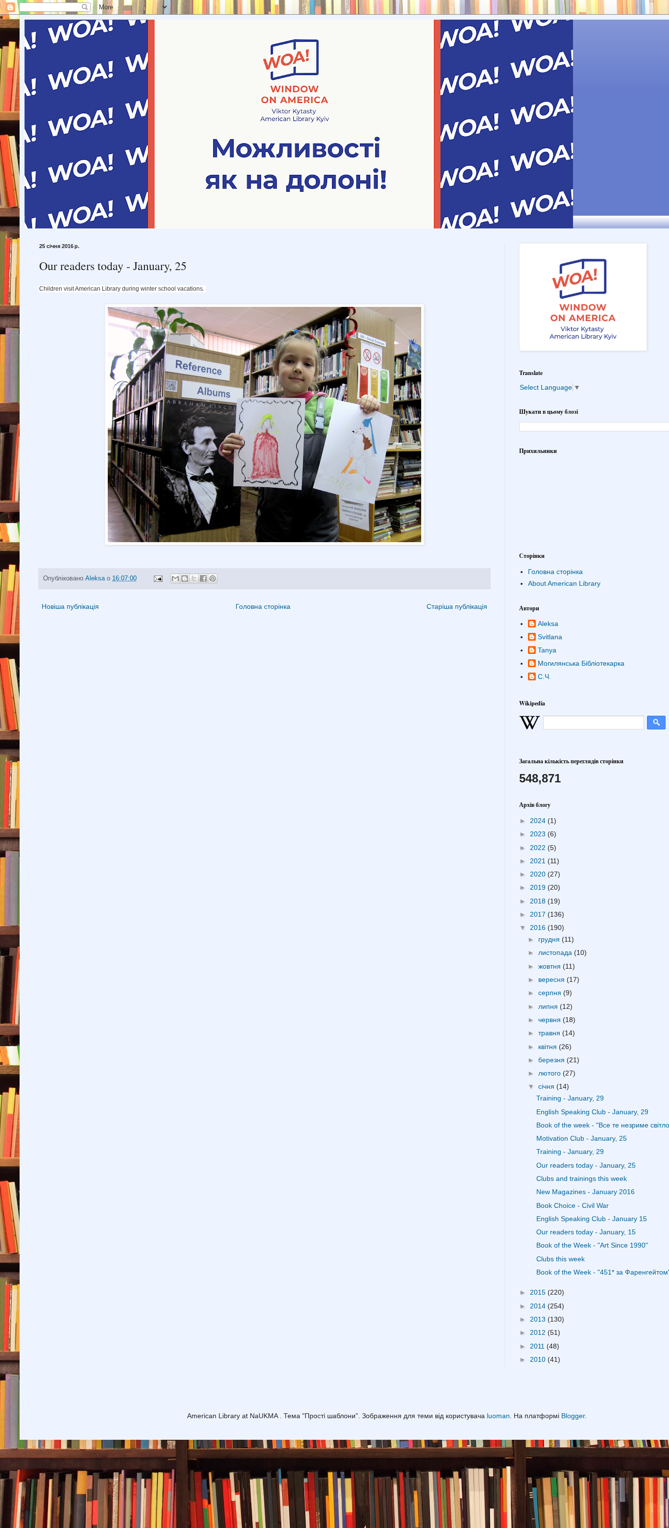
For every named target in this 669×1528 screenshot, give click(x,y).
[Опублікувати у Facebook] (203, 578)
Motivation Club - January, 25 (581, 1138)
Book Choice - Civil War (572, 1205)
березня (552, 1060)
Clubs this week (560, 1259)
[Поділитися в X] (194, 578)
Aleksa (548, 623)
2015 (539, 1292)
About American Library (564, 583)
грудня (550, 939)
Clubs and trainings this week (581, 1178)
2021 (539, 861)
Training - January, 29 (570, 1098)
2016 (539, 927)
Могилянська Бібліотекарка (581, 663)
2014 (539, 1306)
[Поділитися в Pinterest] (212, 578)
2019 (539, 887)
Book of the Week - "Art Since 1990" (592, 1245)
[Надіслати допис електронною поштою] (158, 578)
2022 (539, 848)
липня (549, 1006)
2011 (538, 1346)
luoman (498, 1416)
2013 (539, 1319)
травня (550, 1033)
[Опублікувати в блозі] (185, 578)
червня (550, 1020)
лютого (550, 1073)
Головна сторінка (263, 606)
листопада (556, 952)
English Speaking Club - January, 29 (592, 1112)
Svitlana (550, 637)
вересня (552, 979)
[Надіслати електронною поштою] (175, 578)
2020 (539, 874)
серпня (550, 993)
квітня (548, 1047)
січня (547, 1086)
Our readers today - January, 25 (586, 1165)
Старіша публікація (457, 606)
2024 (539, 821)
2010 (539, 1359)
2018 (539, 901)
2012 (539, 1332)
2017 (539, 914)
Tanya (547, 650)
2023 (539, 834)
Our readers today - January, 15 (586, 1232)
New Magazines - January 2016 (585, 1192)
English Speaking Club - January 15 (591, 1219)
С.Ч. (544, 676)
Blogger (573, 1416)
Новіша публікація (70, 606)
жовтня (550, 966)
